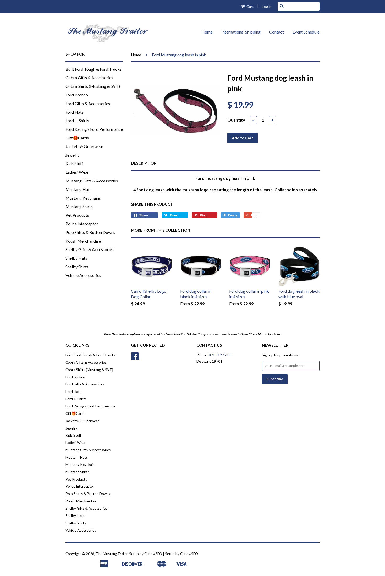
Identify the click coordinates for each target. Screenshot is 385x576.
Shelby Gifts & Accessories (89, 249)
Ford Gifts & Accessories (87, 103)
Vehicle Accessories (83, 275)
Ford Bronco (76, 94)
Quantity (236, 119)
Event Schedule (306, 31)
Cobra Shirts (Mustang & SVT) (92, 86)
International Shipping (241, 31)
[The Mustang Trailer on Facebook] (135, 358)
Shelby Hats (76, 258)
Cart (250, 6)
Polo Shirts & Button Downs (90, 232)
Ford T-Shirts (77, 120)
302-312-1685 (220, 355)
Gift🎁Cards (77, 137)
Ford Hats (74, 112)
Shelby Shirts (77, 266)
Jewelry (72, 155)
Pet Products (77, 215)
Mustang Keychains (83, 197)
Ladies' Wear (77, 172)
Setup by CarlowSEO (145, 554)
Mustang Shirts (79, 206)
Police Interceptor (81, 223)
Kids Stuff (74, 163)
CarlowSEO (189, 554)
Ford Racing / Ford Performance (94, 129)
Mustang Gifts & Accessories (91, 180)
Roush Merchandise (83, 240)
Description (144, 163)
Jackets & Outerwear (84, 146)
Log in (267, 6)
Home (207, 31)
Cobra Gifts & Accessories (89, 77)
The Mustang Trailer (112, 554)
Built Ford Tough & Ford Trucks (93, 69)
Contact (276, 31)
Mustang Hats (78, 189)
